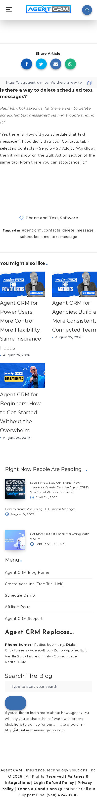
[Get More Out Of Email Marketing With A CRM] (15, 540)
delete (68, 230)
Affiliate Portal (18, 607)
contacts (52, 230)
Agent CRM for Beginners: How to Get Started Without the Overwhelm (20, 412)
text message (64, 236)
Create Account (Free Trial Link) (34, 584)
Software (69, 217)
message (85, 230)
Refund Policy (60, 782)
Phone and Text (42, 217)
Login (39, 782)
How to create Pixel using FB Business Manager (40, 509)
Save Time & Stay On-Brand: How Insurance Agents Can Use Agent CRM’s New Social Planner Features (59, 487)
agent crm (32, 230)
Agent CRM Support (24, 618)
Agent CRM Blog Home (27, 572)
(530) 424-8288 (62, 795)
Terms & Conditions (37, 789)
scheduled (30, 236)
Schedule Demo (20, 595)
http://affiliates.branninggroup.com (35, 730)
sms (45, 236)
